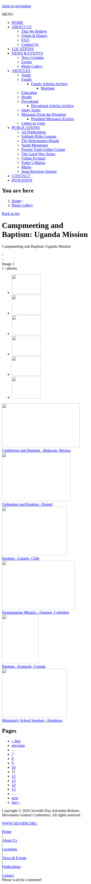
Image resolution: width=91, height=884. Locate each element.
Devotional (29, 101)
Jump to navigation (16, 6)
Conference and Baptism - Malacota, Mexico (36, 450)
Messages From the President (43, 114)
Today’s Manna (33, 163)
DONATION (22, 180)
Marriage (48, 88)
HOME (17, 22)
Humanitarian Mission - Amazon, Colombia (35, 612)
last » (16, 802)
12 (14, 776)
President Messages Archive (52, 119)
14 (14, 785)
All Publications (33, 132)
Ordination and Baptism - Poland (27, 504)
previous (18, 745)
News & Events (14, 858)
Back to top (11, 213)
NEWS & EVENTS (27, 53)
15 (14, 789)
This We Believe (34, 31)
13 (14, 780)
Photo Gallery (32, 66)
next (15, 798)
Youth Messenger (34, 145)
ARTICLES (21, 71)
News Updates (32, 57)
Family (26, 79)
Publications (11, 867)
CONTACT (21, 176)
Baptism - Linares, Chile (20, 558)
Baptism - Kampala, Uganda (24, 666)
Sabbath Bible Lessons (38, 136)
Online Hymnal (33, 158)
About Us (9, 840)
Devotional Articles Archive (52, 106)
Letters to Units (33, 123)
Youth (26, 75)
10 (14, 767)
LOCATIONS (23, 49)
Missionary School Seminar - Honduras (32, 720)
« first (16, 741)
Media (26, 167)
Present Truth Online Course (43, 149)
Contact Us (30, 44)
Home (16, 201)
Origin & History (34, 36)
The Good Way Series (38, 154)
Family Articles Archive (49, 84)
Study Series (31, 110)
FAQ (25, 40)
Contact (8, 875)
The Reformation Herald (40, 141)
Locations (9, 849)
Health (26, 97)
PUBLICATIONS (26, 128)
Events (26, 62)
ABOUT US (22, 27)
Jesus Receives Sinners (39, 171)
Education (29, 93)
